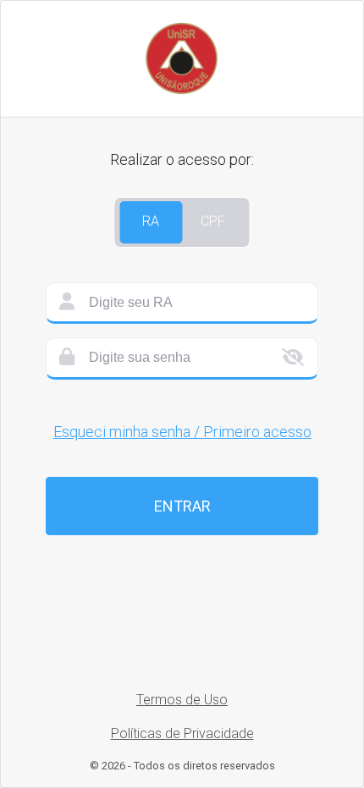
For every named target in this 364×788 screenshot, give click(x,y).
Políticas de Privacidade (182, 733)
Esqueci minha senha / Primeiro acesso (182, 432)
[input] (182, 303)
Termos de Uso (182, 700)
